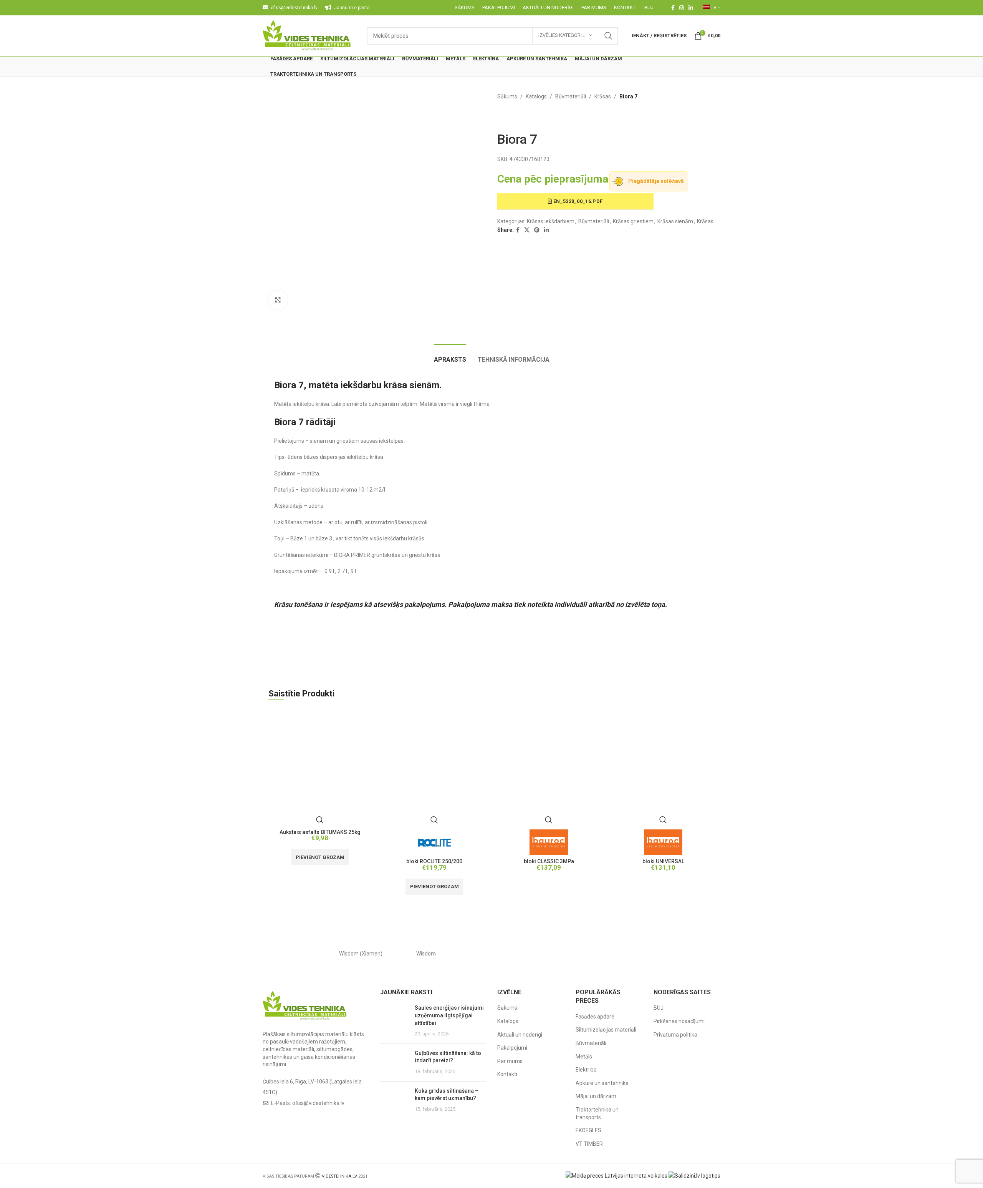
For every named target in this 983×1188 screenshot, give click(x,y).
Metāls (584, 1056)
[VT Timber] (622, 953)
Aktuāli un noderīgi (519, 1035)
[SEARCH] (608, 36)
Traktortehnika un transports (597, 1113)
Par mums (510, 1061)
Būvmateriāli (570, 96)
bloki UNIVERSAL (663, 861)
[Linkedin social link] (690, 7)
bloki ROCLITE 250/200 (434, 861)
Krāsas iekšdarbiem (550, 221)
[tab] (450, 355)
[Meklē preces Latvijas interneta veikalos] (616, 1175)
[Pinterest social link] (537, 230)
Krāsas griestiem (633, 221)
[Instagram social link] (681, 7)
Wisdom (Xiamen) (360, 953)
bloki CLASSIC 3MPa (549, 861)
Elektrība (586, 1070)
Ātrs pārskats (319, 819)
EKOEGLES (588, 1130)
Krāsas (602, 96)
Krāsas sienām (675, 221)
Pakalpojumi (512, 1048)
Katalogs (536, 96)
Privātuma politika (675, 1035)
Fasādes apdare (595, 1017)
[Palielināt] (278, 300)
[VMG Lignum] (687, 953)
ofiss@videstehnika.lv (318, 1103)
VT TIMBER (589, 1144)
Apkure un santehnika (602, 1083)
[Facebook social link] (673, 7)
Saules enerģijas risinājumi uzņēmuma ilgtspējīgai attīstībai (449, 1015)
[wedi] (556, 953)
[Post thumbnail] (394, 1020)
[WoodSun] (295, 953)
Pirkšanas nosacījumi (679, 1021)
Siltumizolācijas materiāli (606, 1030)
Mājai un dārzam (596, 1096)
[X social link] (527, 230)
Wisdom (426, 953)
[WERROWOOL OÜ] (491, 953)
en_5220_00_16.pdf (577, 201)
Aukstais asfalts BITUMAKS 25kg (320, 832)
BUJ (659, 1008)
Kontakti (507, 1074)
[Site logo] (307, 35)
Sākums (507, 96)
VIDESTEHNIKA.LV (339, 1176)
